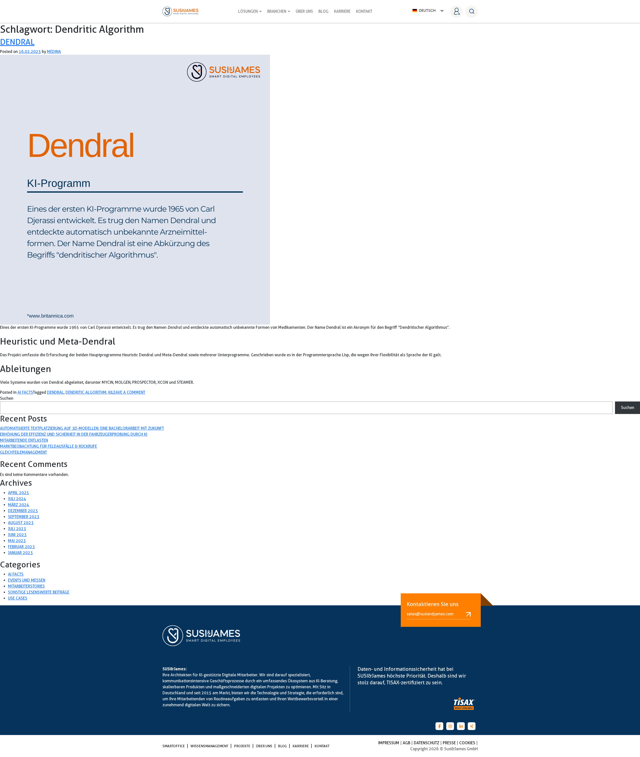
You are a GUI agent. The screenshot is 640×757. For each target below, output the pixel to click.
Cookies (467, 743)
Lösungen (248, 11)
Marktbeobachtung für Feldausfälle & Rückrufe (48, 446)
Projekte (242, 746)
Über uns (304, 11)
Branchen (276, 11)
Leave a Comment (128, 392)
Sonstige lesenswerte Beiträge (38, 592)
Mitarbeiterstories (26, 586)
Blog (323, 11)
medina (54, 51)
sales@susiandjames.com (430, 614)
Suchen (6, 398)
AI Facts (25, 392)
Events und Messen (26, 580)
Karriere (342, 11)
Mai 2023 (17, 540)
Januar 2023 (20, 552)
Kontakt (364, 11)
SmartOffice (174, 746)
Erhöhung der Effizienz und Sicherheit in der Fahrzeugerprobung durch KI (73, 434)
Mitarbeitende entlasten (24, 440)
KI (110, 392)
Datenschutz (427, 743)
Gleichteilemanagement (23, 452)
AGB (407, 743)
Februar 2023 (21, 546)
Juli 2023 (17, 528)
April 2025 (18, 492)
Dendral (17, 42)
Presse (450, 743)
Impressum (389, 743)
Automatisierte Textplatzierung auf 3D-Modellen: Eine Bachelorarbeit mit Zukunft (82, 428)
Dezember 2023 (23, 510)
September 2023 (23, 516)
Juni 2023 (17, 534)
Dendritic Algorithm (86, 392)
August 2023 (21, 522)
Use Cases (17, 598)
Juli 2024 (17, 498)
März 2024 (18, 504)
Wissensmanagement (209, 746)
